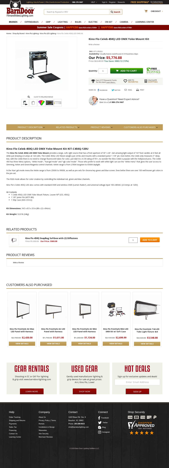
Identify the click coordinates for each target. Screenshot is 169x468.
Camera (124, 21)
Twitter (105, 423)
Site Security (44, 434)
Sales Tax (13, 427)
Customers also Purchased (139, 127)
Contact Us (13, 434)
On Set (108, 21)
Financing (12, 430)
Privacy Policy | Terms (47, 420)
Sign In (104, 2)
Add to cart (128, 71)
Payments (13, 424)
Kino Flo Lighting (32, 33)
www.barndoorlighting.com (37, 379)
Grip (48, 21)
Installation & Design (47, 427)
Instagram (105, 432)
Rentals (41, 424)
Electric (93, 21)
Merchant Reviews (46, 437)
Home (8, 33)
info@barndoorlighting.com (78, 427)
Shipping (153, 81)
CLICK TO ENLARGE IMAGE (43, 97)
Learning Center (144, 21)
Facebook (104, 418)
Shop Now (84, 391)
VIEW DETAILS (22, 343)
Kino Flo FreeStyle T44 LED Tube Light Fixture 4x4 (147, 330)
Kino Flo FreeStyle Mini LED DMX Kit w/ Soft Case (115, 330)
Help (93, 2)
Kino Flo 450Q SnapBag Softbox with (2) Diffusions (51, 238)
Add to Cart (149, 240)
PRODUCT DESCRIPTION (30, 127)
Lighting (63, 21)
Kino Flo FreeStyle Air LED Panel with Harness (53, 330)
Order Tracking (14, 417)
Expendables (32, 21)
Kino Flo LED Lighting (48, 33)
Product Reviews (100, 127)
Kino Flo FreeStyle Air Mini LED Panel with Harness (84, 330)
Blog (103, 427)
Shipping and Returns (17, 420)
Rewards (121, 2)
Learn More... (111, 82)
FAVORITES (133, 81)
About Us (42, 417)
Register (112, 2)
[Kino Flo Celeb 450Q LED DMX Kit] (41, 90)
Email (130, 90)
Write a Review (94, 44)
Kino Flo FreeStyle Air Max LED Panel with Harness (22, 330)
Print (142, 90)
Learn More (31, 391)
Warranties (43, 430)
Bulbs (78, 21)
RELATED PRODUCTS (66, 127)
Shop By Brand (18, 33)
